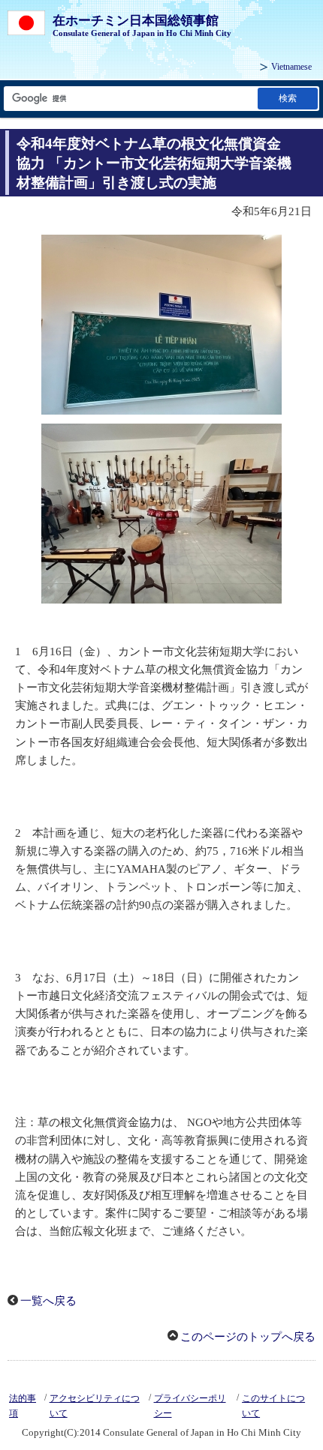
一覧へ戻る (48, 1301)
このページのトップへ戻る (247, 1337)
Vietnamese (291, 66)
